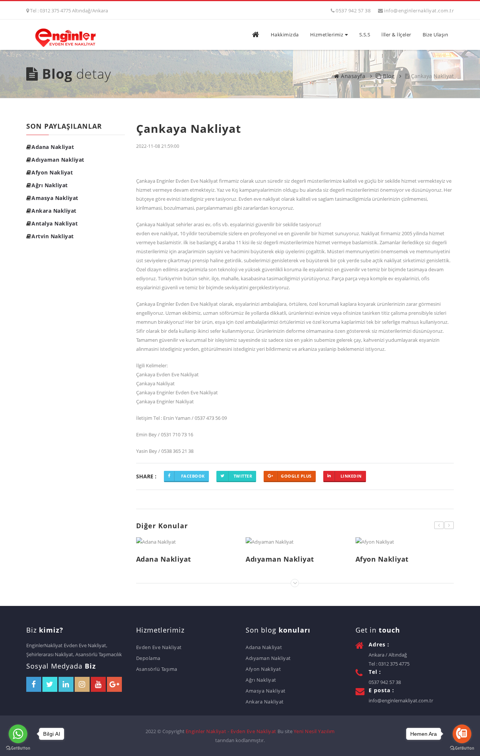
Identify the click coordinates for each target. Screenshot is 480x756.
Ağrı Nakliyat (50, 185)
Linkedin (351, 476)
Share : (146, 476)
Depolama (148, 658)
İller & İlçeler (396, 34)
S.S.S (364, 34)
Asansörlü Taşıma (156, 669)
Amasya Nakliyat (55, 197)
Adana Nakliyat (53, 146)
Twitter (243, 476)
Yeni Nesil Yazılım (314, 731)
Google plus (296, 476)
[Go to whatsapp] (18, 733)
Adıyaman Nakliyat (58, 159)
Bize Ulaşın (435, 34)
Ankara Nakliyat (54, 210)
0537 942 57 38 (353, 10)
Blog (387, 76)
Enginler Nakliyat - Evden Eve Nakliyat (231, 731)
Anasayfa (352, 76)
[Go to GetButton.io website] (18, 748)
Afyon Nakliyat (52, 172)
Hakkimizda (285, 34)
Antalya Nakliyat (55, 223)
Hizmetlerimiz (327, 34)
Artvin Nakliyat (53, 236)
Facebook (193, 476)
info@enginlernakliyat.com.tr (419, 10)
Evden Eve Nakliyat (159, 647)
